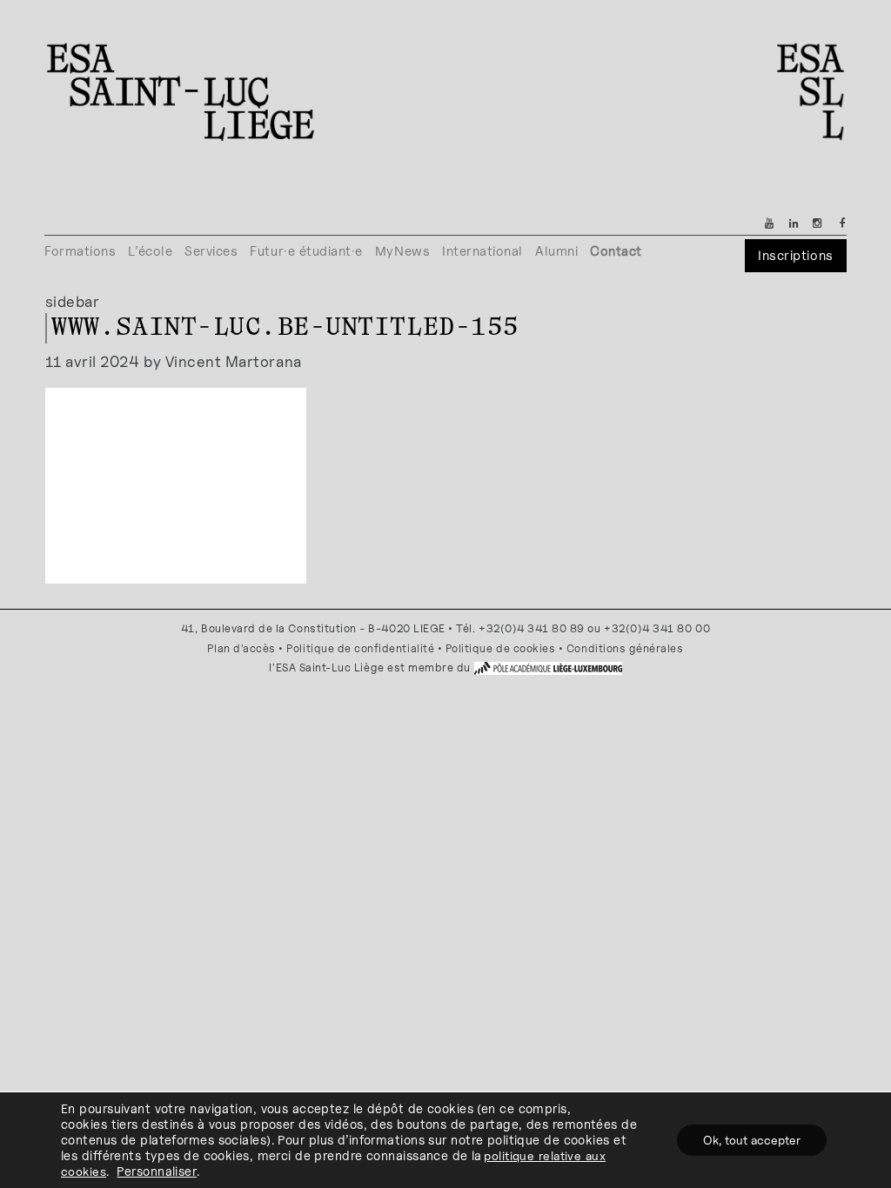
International (482, 251)
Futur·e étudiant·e (306, 251)
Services (211, 251)
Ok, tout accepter (752, 1139)
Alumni (556, 251)
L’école (150, 251)
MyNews (402, 251)
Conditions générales (625, 648)
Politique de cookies (501, 648)
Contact (616, 251)
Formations (80, 251)
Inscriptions (795, 255)
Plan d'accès (241, 648)
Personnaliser (157, 1171)
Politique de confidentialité (360, 648)
